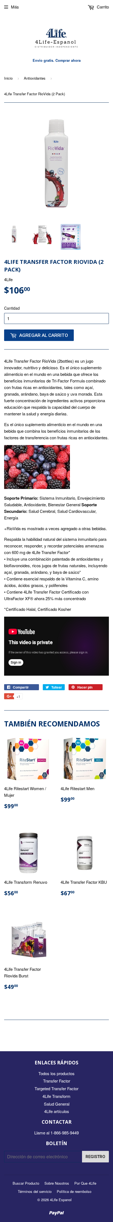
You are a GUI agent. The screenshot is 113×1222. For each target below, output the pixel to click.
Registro (95, 1156)
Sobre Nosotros (56, 1183)
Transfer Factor (56, 1081)
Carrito (102, 7)
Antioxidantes (35, 78)
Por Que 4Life (85, 1183)
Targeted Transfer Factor (56, 1088)
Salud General (56, 1104)
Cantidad (12, 308)
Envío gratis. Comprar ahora (57, 60)
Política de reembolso (74, 1191)
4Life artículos (56, 1111)
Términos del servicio (35, 1191)
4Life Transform (56, 1096)
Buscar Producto (26, 1183)
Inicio (8, 78)
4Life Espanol (61, 1199)
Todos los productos (56, 1073)
